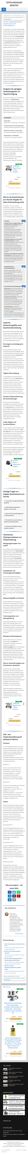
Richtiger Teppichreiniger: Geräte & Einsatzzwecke (16, 1084)
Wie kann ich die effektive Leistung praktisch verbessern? (13, 527)
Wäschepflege (5, 1146)
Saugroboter (11, 1146)
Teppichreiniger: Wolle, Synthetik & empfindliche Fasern (16, 1076)
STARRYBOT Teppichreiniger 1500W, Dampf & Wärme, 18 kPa (17, 169)
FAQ (23, 15)
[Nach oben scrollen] (25, 1152)
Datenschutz (18, 1150)
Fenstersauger (9, 1144)
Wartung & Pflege (16, 15)
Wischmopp (22, 1143)
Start (10, 15)
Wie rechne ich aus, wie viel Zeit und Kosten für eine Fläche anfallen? (13, 521)
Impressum (24, 1150)
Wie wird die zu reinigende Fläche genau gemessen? (14, 501)
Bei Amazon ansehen (14, 183)
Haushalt (5, 1143)
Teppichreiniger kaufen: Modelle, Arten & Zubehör (15, 1072)
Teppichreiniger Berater (14, 4)
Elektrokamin (23, 1146)
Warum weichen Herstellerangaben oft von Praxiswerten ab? (13, 514)
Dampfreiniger (16, 1143)
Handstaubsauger (10, 1143)
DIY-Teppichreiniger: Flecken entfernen (14, 1080)
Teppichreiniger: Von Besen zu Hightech (14, 1068)
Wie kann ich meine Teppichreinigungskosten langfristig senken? (13, 967)
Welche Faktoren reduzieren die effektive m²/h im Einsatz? (12, 508)
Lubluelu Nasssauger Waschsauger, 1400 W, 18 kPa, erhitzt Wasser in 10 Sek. (17, 1114)
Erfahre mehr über (19, 933)
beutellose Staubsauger (17, 1144)
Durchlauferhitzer (17, 1146)
